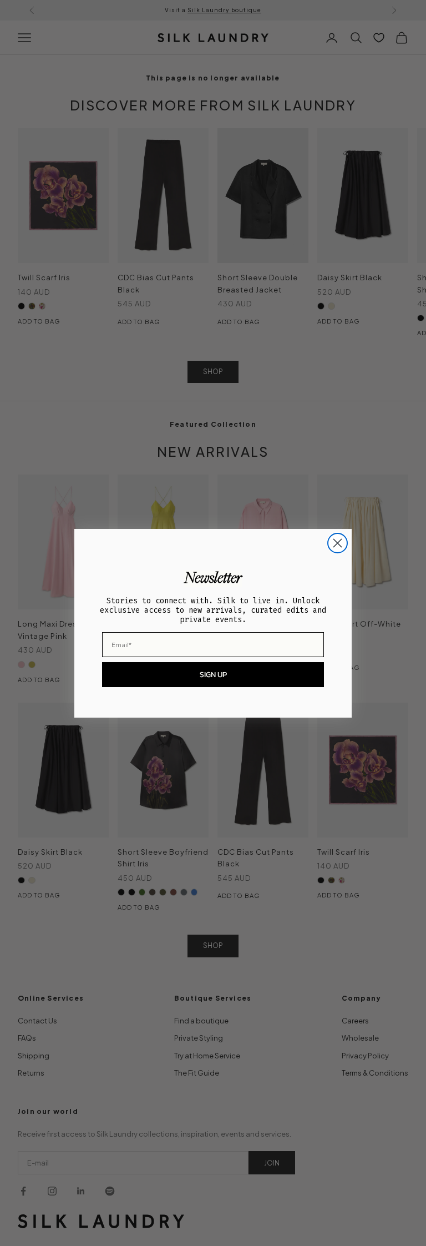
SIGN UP (213, 674)
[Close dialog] (337, 543)
